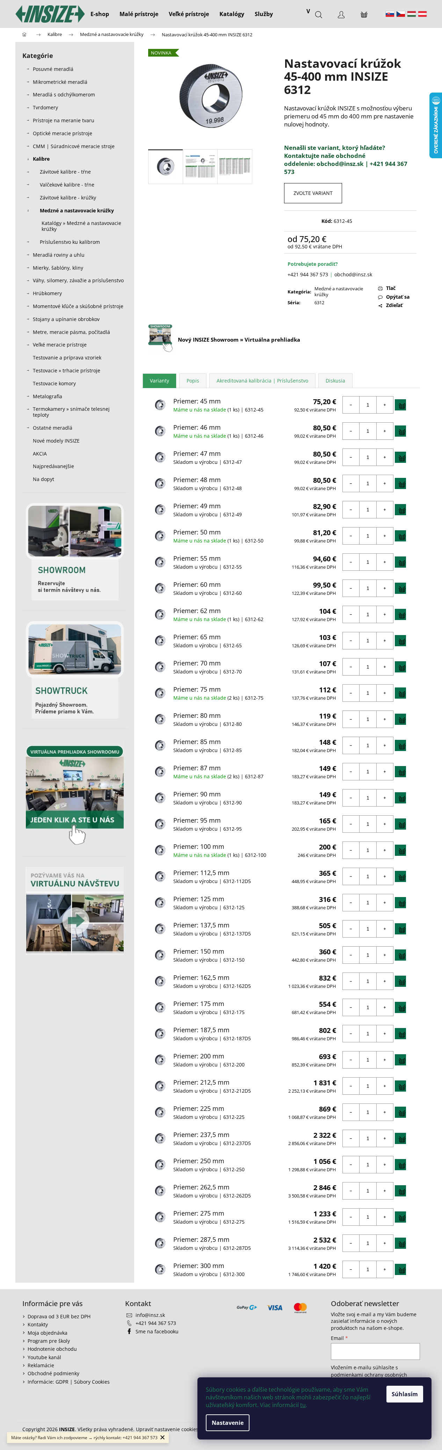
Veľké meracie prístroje (60, 344)
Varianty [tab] (159, 380)
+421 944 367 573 (308, 274)
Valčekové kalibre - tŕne (67, 184)
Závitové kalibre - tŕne (65, 171)
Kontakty (38, 1324)
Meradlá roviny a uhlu (59, 255)
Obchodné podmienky (53, 1373)
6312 (319, 302)
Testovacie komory (54, 383)
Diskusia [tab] (335, 380)
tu (303, 1405)
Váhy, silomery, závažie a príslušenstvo (78, 280)
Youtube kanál (44, 1357)
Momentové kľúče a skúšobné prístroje (78, 306)
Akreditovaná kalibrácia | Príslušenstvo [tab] (262, 380)
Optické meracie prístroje (62, 133)
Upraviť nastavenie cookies (167, 1429)
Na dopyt (43, 479)
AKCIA (40, 453)
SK (389, 14)
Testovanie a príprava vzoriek (67, 357)
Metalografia (47, 396)
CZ (400, 14)
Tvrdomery (45, 107)
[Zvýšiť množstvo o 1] (384, 404)
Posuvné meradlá (53, 69)
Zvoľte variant (313, 193)
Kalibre (41, 158)
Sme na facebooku (157, 1331)
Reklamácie (41, 1365)
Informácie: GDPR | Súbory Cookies (69, 1381)
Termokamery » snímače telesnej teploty (71, 412)
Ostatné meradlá (52, 427)
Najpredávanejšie (54, 466)
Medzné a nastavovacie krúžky (77, 210)
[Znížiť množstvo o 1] (351, 404)
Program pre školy (49, 1341)
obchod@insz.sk (353, 274)
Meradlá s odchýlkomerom (64, 94)
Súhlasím (405, 1394)
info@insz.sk (150, 1315)
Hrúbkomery (47, 293)
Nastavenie (228, 1423)
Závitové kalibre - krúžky (68, 197)
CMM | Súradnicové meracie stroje (74, 146)
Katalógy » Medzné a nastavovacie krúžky (81, 226)
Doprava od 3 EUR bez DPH (59, 1316)
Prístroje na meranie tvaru (63, 120)
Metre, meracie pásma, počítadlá (71, 332)
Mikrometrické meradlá (60, 82)
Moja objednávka (47, 1332)
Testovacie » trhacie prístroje (66, 370)
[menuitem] (99, 14)
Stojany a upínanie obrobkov (66, 319)
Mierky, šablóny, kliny (58, 267)
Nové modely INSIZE (56, 440)
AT (422, 14)
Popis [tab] (193, 380)
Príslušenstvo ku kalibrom (70, 242)
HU (411, 14)
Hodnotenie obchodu (52, 1349)
